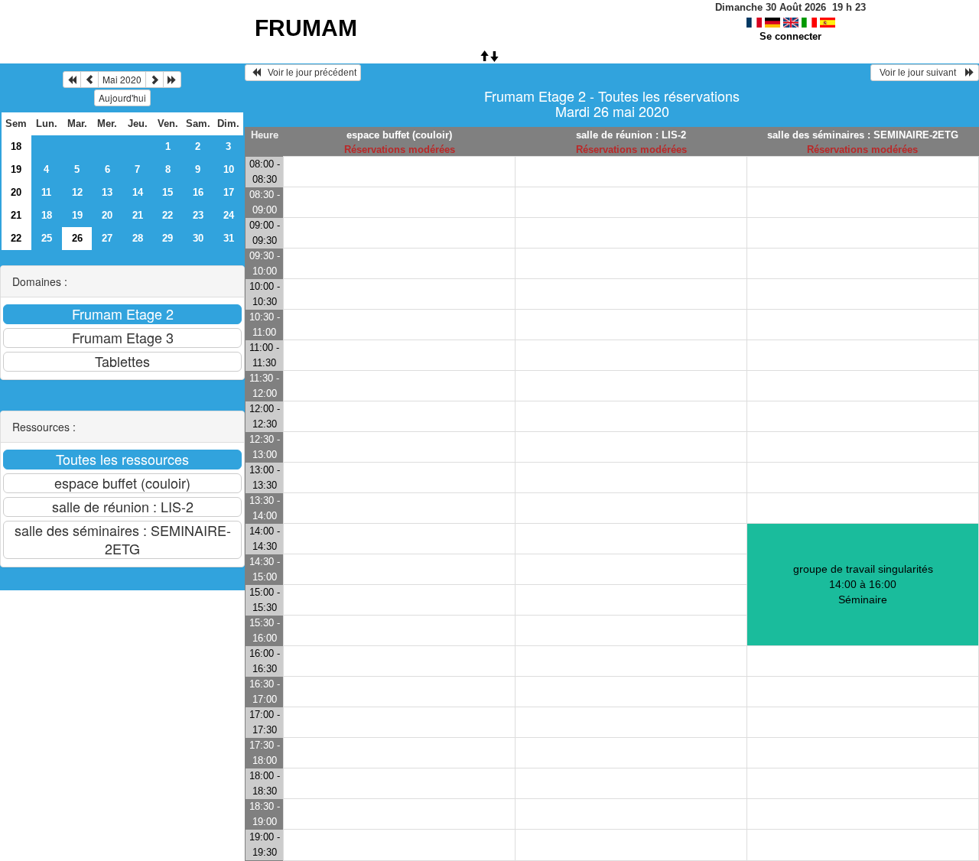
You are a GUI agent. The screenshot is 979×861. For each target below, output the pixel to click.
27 (107, 238)
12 (77, 192)
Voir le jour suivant (920, 72)
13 (107, 192)
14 (137, 192)
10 (228, 169)
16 (198, 192)
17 (228, 192)
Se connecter (790, 36)
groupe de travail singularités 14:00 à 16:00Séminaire (863, 584)
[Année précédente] (72, 79)
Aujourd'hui (122, 97)
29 (167, 238)
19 (16, 169)
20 (16, 192)
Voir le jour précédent (308, 72)
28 (137, 238)
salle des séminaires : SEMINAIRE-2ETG (862, 135)
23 (198, 215)
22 (167, 215)
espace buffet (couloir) (399, 135)
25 (46, 238)
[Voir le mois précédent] (89, 79)
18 (16, 146)
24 (228, 215)
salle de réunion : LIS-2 (631, 135)
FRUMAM (306, 28)
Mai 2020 (121, 79)
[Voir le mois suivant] (154, 79)
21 (16, 215)
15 (167, 192)
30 (198, 238)
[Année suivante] (172, 79)
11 (46, 192)
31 (228, 238)
